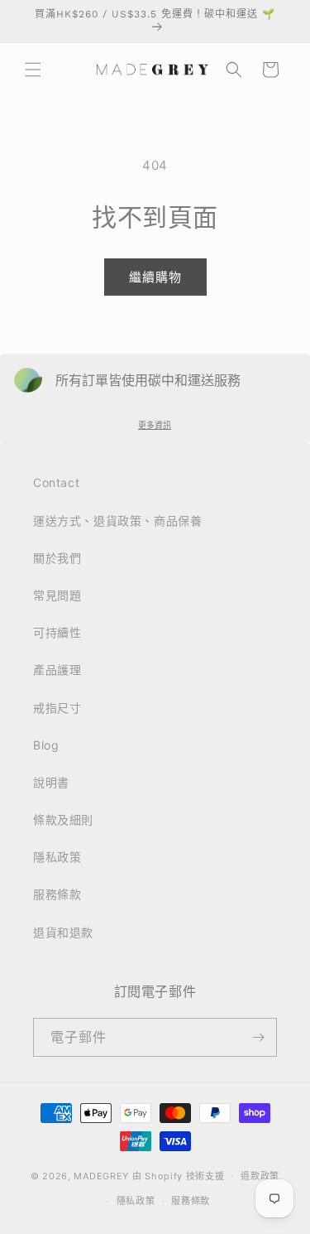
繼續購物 (155, 277)
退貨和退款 (63, 932)
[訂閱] (258, 1037)
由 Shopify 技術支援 (178, 1175)
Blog (46, 745)
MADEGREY (101, 1175)
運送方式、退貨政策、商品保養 (117, 520)
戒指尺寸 (57, 708)
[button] (33, 69)
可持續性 (57, 632)
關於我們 (57, 558)
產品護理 (57, 670)
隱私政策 (57, 857)
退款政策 (260, 1176)
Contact (56, 482)
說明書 (51, 782)
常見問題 (57, 595)
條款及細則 (63, 819)
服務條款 (57, 894)
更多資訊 (154, 425)
